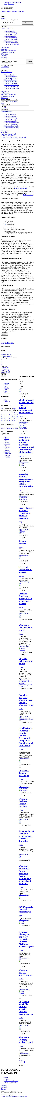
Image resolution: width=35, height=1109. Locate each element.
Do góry (21, 1065)
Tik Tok (15, 137)
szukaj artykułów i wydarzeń (9, 61)
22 (9, 418)
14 (7, 416)
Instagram (4, 57)
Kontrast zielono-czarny (11, 41)
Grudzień (7, 457)
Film (5, 386)
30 (12, 420)
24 (14, 418)
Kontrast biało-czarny (10, 34)
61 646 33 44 (5, 67)
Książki (6, 388)
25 (17, 418)
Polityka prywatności (10, 1082)
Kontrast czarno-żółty (10, 37)
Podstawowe (10, 224)
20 (4, 418)
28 (7, 420)
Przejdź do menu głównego (12, 2)
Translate (14, 101)
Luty (5, 440)
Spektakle (7, 401)
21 (7, 418)
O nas (6, 1077)
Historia (6, 393)
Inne (5, 391)
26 (2, 420)
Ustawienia (4, 332)
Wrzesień (7, 452)
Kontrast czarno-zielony (11, 39)
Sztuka (6, 389)
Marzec (6, 442)
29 (9, 420)
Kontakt (6, 1079)
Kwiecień (7, 444)
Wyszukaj (27, 23)
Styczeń (6, 439)
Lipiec (6, 449)
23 (12, 418)
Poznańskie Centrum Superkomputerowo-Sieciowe (14, 1096)
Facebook (4, 55)
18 (17, 416)
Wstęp (6, 437)
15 (9, 416)
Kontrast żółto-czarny (10, 36)
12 (2, 416)
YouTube (9, 137)
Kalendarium (7, 343)
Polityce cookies (28, 195)
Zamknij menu (5, 47)
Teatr (5, 384)
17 (14, 416)
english (3, 18)
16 (12, 416)
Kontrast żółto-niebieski (11, 42)
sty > (14, 408)
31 (14, 420)
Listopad (7, 455)
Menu (2, 103)
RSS (25, 137)
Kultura (9, 354)
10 (14, 414)
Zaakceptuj (4, 334)
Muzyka (6, 383)
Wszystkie (10, 221)
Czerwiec (7, 447)
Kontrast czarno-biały (10, 33)
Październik (7, 453)
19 (2, 418)
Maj (5, 445)
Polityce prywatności (20, 188)
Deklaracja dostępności (11, 1081)
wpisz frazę (7, 22)
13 (4, 416)
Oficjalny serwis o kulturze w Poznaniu (12, 11)
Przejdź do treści (9, 4)
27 (4, 420)
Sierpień (6, 450)
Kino (5, 400)
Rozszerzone (10, 223)
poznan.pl (4, 354)
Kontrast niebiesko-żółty (11, 44)
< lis (2, 408)
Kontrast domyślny (10, 31)
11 (17, 414)
